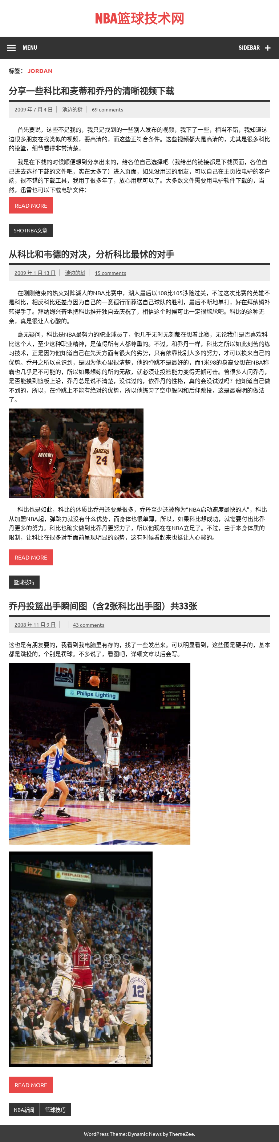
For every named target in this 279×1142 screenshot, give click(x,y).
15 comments (110, 272)
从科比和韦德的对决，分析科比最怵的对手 (91, 254)
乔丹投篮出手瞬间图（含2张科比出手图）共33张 (103, 606)
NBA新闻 (24, 1109)
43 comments (88, 624)
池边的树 (72, 109)
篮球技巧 (24, 582)
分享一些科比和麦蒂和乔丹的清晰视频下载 (91, 91)
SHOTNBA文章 (30, 230)
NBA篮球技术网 (140, 18)
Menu (30, 48)
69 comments (107, 109)
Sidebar (249, 48)
